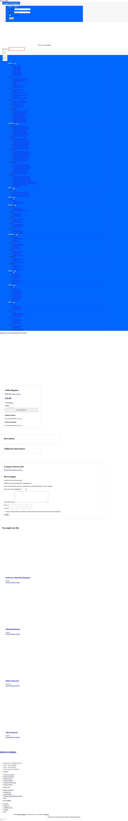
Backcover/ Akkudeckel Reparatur (18, 577)
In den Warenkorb (21, 410)
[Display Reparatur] (55, 656)
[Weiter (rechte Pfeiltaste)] (2, 820)
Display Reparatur (12, 681)
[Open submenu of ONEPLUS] (16, 234)
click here (19, 418)
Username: (11, 9)
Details (18, 582)
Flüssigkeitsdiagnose (13, 629)
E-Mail (6, 508)
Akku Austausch (12, 732)
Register (11, 21)
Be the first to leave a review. (13, 394)
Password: (11, 12)
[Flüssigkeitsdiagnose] (55, 605)
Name (6, 505)
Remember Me (14, 15)
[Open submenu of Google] (14, 285)
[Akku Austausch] (55, 708)
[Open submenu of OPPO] (14, 302)
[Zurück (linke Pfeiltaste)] (0, 820)
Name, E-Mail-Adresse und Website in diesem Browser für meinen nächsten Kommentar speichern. (33, 511)
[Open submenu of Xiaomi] (14, 197)
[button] (12, 415)
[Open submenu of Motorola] (15, 205)
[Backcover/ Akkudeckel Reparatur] (55, 553)
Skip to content (4, 0)
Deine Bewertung (9, 489)
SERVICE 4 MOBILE (8, 752)
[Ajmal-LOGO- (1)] (27, 42)
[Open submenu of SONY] (13, 189)
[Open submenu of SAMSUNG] (17, 123)
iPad (11, 77)
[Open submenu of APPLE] (14, 63)
